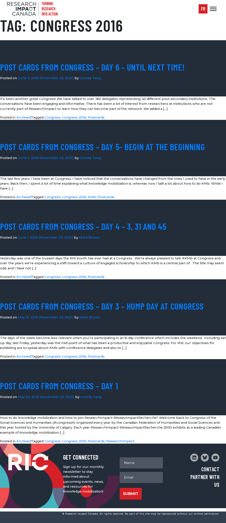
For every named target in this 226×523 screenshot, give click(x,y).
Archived (23, 117)
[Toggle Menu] (213, 9)
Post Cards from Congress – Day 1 (59, 385)
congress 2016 (74, 117)
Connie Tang (90, 78)
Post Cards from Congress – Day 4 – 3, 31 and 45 (83, 226)
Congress (52, 117)
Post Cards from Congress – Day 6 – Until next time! (92, 67)
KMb (92, 197)
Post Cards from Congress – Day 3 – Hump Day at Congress (102, 306)
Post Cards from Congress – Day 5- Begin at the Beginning (102, 146)
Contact (210, 469)
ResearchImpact (120, 441)
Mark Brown (89, 237)
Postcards (96, 117)
